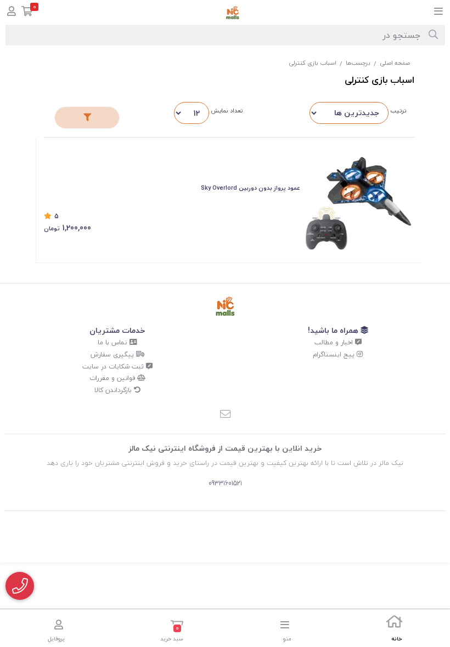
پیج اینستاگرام (335, 354)
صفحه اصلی (395, 63)
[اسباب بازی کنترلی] (225, 306)
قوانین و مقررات (113, 378)
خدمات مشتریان (117, 330)
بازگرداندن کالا (114, 390)
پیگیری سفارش (113, 354)
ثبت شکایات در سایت (114, 366)
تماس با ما (114, 342)
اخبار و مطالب (334, 342)
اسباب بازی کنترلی (312, 63)
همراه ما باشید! (334, 330)
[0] (27, 12)
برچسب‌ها (358, 63)
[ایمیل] (225, 414)
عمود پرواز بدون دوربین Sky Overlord (250, 188)
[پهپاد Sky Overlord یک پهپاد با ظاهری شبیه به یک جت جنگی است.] (363, 199)
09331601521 (225, 483)
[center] (433, 35)
